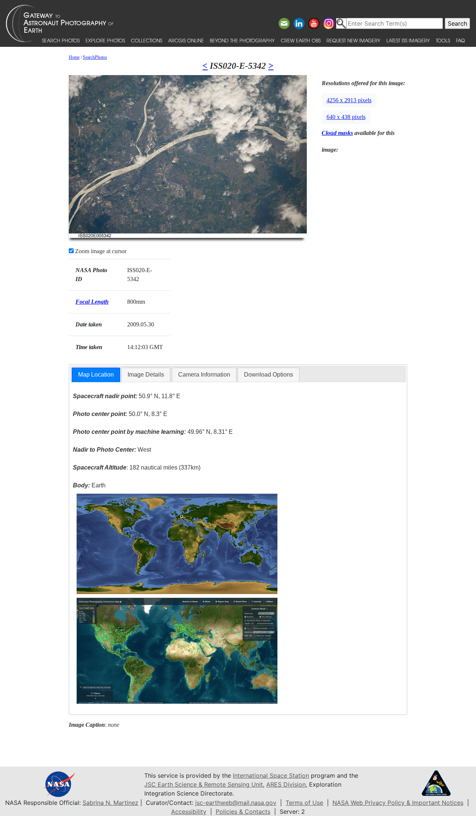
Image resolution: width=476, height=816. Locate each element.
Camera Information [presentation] (204, 374)
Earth (89, 485)
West (112, 449)
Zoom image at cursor (100, 251)
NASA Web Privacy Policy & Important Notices (397, 802)
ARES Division (286, 784)
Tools (443, 40)
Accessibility (188, 811)
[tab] (96, 375)
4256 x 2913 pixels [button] (349, 100)
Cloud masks (337, 133)
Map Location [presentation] (96, 374)
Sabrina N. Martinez (110, 802)
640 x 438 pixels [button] (346, 117)
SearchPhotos (95, 57)
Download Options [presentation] (268, 374)
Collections (146, 40)
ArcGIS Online (186, 40)
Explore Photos (105, 40)
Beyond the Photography (242, 40)
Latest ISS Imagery (408, 40)
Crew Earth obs (301, 40)
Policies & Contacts (243, 811)
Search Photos (61, 40)
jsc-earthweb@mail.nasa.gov (235, 802)
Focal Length (92, 302)
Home (74, 57)
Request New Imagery (353, 40)
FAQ (460, 40)
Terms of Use (304, 802)
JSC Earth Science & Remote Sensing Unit (203, 784)
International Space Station (271, 775)
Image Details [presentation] (146, 374)
